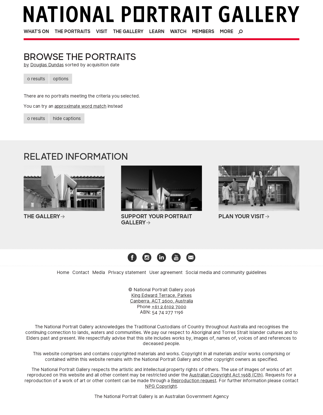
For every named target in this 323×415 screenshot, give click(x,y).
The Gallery (128, 31)
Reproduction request (193, 380)
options (61, 78)
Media (98, 272)
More (226, 31)
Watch (178, 31)
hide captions (67, 118)
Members (203, 31)
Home (63, 272)
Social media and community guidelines (226, 272)
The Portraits (72, 31)
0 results (36, 78)
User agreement (166, 272)
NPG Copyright (161, 386)
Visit (101, 31)
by (26, 65)
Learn (156, 31)
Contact (80, 272)
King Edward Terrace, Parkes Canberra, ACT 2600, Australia (161, 298)
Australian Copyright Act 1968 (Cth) (226, 375)
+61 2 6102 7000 (169, 306)
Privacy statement (127, 272)
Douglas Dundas (47, 65)
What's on (36, 31)
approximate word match (80, 106)
